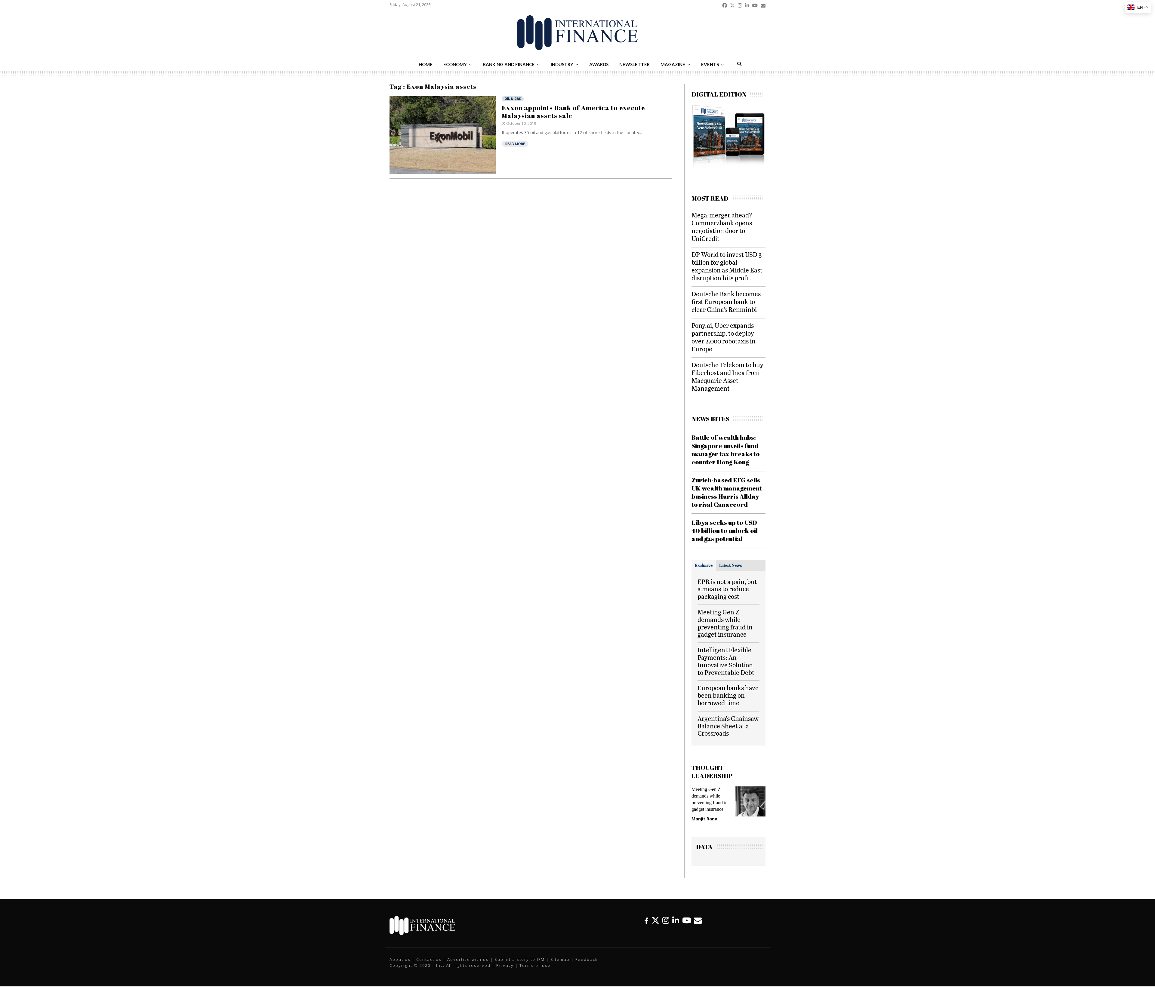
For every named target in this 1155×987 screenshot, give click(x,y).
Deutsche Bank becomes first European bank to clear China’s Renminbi (726, 301)
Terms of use (535, 965)
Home (426, 64)
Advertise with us (468, 959)
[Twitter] (655, 920)
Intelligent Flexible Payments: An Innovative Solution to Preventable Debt (726, 660)
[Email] (698, 920)
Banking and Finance (509, 64)
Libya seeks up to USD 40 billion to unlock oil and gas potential (724, 530)
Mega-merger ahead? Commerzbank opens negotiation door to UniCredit (721, 227)
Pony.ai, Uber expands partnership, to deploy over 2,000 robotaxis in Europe (723, 337)
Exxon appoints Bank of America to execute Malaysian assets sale (573, 111)
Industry (562, 64)
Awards (598, 64)
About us (400, 959)
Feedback (586, 959)
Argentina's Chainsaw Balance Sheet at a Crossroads (728, 726)
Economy (455, 64)
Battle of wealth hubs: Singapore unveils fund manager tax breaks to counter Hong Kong (725, 449)
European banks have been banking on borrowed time (728, 695)
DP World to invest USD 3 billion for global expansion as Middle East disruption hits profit (726, 266)
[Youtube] (686, 920)
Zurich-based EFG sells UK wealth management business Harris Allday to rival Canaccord (726, 492)
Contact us (429, 959)
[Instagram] (665, 920)
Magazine (673, 64)
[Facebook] (646, 920)
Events (710, 64)
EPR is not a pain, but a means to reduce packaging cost (727, 589)
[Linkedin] (675, 920)
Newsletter (634, 64)
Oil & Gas (512, 99)
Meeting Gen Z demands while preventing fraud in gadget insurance (725, 622)
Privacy (505, 965)
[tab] (703, 565)
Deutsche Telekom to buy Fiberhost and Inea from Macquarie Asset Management (727, 376)
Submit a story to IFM (519, 959)
